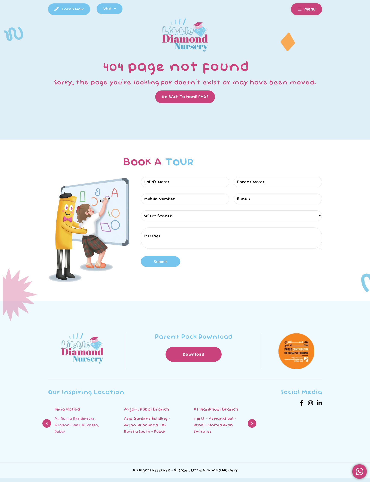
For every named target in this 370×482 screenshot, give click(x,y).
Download (193, 354)
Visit (107, 8)
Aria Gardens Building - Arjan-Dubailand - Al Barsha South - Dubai (77, 425)
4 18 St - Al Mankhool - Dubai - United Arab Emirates (145, 425)
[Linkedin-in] (319, 403)
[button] (109, 8)
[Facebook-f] (301, 403)
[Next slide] (252, 423)
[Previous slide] (46, 423)
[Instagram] (310, 403)
